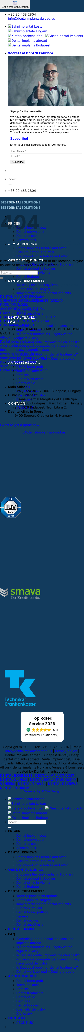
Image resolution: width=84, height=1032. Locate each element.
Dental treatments (29, 993)
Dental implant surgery (33, 900)
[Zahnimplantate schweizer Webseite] (27, 31)
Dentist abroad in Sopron (35, 268)
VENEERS (7, 784)
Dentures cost (27, 236)
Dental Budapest (28, 277)
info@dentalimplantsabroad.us (31, 18)
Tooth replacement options (36, 896)
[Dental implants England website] (27, 40)
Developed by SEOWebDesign (42, 791)
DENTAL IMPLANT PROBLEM (22, 296)
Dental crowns (27, 920)
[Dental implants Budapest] (29, 45)
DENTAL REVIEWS (62, 784)
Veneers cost (26, 848)
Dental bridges (27, 1005)
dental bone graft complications (24, 350)
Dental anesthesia (29, 313)
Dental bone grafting (32, 912)
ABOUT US (24, 1023)
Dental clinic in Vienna (33, 882)
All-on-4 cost (10, 337)
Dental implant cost (31, 835)
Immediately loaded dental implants (43, 293)
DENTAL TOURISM (14, 788)
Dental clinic (25, 383)
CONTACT (16, 1018)
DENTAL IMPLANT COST (54, 775)
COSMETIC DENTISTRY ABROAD (25, 321)
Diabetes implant (29, 908)
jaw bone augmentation (18, 362)
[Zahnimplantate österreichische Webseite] (26, 26)
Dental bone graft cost (17, 341)
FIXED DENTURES (14, 305)
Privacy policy (66, 751)
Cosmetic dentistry (30, 1009)
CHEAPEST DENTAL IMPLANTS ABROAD (31, 300)
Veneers (22, 916)
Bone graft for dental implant (22, 358)
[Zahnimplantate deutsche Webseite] (26, 36)
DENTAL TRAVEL (31, 784)
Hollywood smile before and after (42, 256)
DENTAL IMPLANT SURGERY (53, 780)
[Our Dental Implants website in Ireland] (64, 36)
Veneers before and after (35, 252)
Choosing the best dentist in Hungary (44, 874)
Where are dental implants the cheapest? (47, 342)
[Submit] (9, 184)
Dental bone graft (29, 367)
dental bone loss (12, 366)
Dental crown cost (30, 839)
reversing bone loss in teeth (21, 354)
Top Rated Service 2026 (42, 721)
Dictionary (24, 1013)
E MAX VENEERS (13, 313)
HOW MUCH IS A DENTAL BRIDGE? (27, 317)
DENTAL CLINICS (13, 780)
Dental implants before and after (41, 248)
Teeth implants (27, 985)
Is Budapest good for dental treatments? (47, 354)
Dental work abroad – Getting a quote (45, 358)
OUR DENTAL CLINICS (25, 869)
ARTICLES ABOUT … (24, 976)
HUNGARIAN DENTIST (17, 325)
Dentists (22, 375)
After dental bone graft (17, 345)
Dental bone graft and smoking (24, 370)
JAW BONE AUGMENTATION (22, 309)
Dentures (23, 1001)
